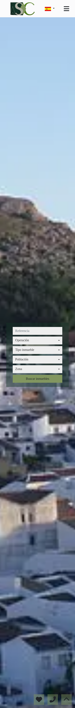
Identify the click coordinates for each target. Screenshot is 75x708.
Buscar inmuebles (37, 378)
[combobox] (37, 340)
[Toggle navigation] (66, 9)
